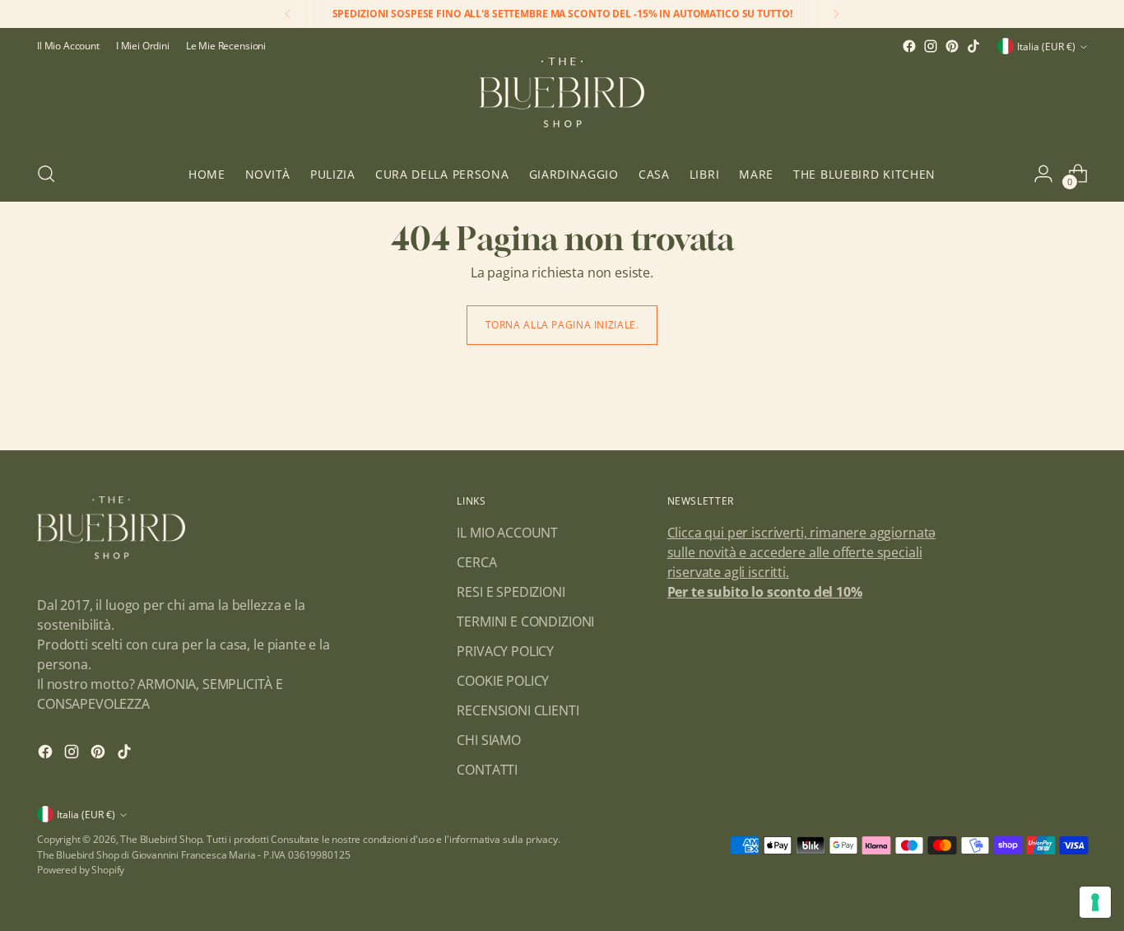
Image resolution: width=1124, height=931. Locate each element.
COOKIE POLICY (503, 681)
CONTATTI (487, 770)
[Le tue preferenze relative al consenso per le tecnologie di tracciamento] (1095, 902)
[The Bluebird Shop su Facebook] (909, 46)
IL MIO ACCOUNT (507, 533)
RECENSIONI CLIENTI (517, 710)
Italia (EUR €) (1046, 47)
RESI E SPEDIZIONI (510, 592)
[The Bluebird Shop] (562, 102)
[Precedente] (288, 14)
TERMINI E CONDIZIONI (525, 621)
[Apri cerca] (46, 173)
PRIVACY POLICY (505, 651)
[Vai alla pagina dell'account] (1043, 173)
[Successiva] (836, 14)
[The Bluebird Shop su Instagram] (930, 46)
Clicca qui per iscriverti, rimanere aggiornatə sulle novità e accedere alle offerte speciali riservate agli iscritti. (801, 552)
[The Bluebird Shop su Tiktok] (973, 46)
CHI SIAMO (489, 740)
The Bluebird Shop (161, 839)
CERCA (476, 562)
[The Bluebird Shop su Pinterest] (952, 46)
